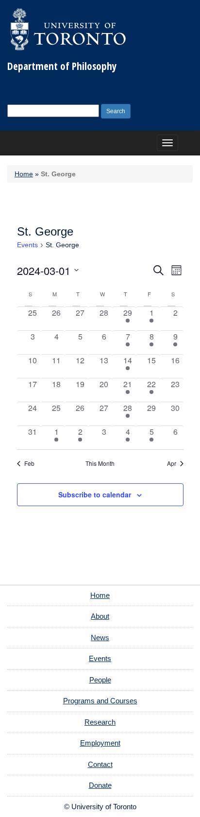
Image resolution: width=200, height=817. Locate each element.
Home (24, 174)
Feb (29, 463)
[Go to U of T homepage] (68, 29)
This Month (100, 463)
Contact (100, 764)
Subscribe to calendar (94, 494)
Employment (100, 743)
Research (100, 722)
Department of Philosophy (62, 66)
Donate (100, 785)
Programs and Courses (100, 701)
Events (27, 245)
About (100, 616)
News (100, 637)
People (100, 680)
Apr (171, 463)
